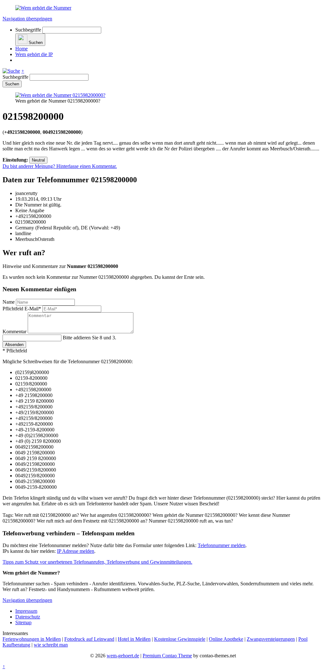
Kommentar (15, 331)
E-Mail (22, 308)
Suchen (12, 84)
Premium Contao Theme (167, 655)
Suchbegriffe (28, 30)
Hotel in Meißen (134, 639)
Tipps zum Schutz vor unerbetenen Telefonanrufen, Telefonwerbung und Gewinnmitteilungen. (97, 562)
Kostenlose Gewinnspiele (179, 639)
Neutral (38, 160)
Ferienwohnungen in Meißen (32, 639)
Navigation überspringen (27, 18)
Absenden (14, 344)
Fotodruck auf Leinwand (89, 639)
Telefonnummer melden (221, 545)
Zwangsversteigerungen (271, 639)
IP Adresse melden (75, 551)
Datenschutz (27, 616)
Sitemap (23, 622)
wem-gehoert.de (123, 655)
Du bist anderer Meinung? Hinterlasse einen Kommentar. (60, 166)
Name (9, 302)
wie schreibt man (51, 644)
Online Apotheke (226, 639)
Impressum (26, 611)
